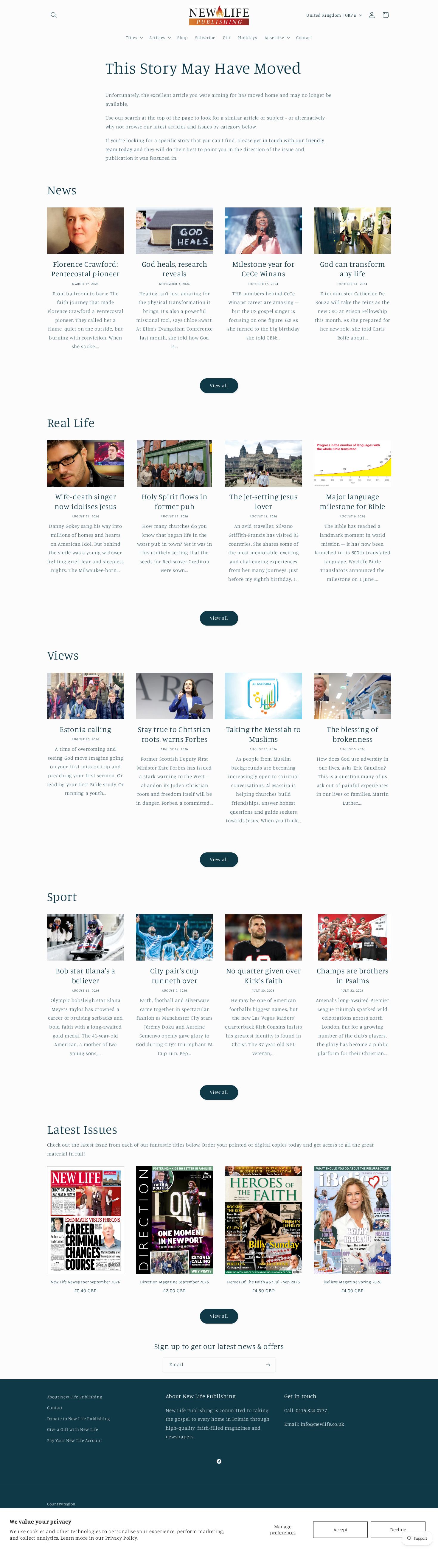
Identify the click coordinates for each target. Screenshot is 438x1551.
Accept (340, 1530)
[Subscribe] (268, 1365)
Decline (398, 1530)
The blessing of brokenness (352, 734)
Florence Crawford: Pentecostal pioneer (85, 268)
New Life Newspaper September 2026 (85, 1281)
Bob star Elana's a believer (85, 975)
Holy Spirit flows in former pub (175, 501)
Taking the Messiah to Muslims (263, 734)
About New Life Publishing (74, 1396)
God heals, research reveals (174, 268)
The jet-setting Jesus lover (263, 501)
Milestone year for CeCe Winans (263, 268)
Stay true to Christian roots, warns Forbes (174, 734)
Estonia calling (85, 729)
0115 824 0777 (311, 1410)
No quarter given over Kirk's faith (263, 975)
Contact (55, 1407)
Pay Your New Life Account (74, 1440)
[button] (54, 15)
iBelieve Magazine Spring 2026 (352, 1281)
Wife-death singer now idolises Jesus (86, 501)
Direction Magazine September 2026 (174, 1281)
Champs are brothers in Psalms (353, 975)
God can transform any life (352, 268)
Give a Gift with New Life (72, 1429)
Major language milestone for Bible (352, 501)
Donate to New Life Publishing (78, 1418)
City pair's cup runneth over (174, 975)
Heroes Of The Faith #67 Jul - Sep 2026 (263, 1281)
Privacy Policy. (121, 1538)
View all (219, 385)
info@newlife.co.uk (322, 1424)
